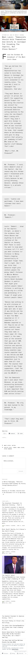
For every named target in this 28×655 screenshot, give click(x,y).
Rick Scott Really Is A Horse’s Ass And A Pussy (14, 530)
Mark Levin (7, 445)
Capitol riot (8, 447)
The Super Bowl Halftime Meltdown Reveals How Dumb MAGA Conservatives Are (12, 642)
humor (14, 447)
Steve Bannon (8, 448)
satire (14, 445)
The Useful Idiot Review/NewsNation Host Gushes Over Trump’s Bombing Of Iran (13, 577)
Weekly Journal (19, 35)
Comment (21, 471)
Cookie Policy (15, 649)
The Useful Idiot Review (12, 3)
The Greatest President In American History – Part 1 (12, 504)
